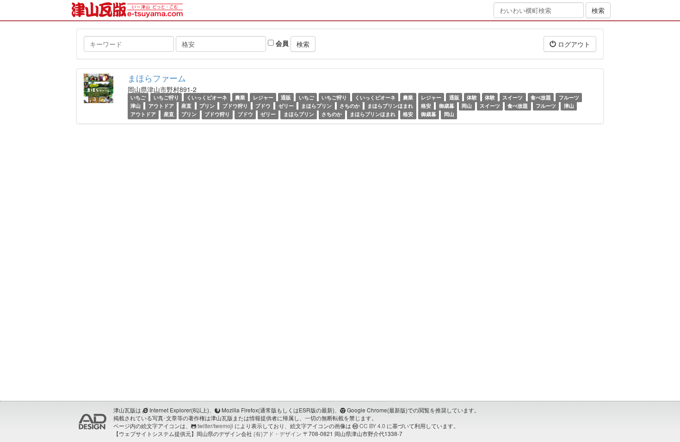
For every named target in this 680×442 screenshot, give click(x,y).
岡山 (467, 105)
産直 (186, 105)
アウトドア (161, 105)
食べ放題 (541, 97)
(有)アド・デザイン (277, 433)
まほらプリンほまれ (390, 105)
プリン (207, 105)
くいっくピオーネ (206, 97)
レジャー (263, 97)
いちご (138, 97)
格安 (426, 105)
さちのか (350, 105)
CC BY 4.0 (372, 426)
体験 (472, 97)
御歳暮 (446, 105)
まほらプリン (316, 105)
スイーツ (512, 97)
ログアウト (573, 44)
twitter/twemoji (215, 426)
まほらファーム (157, 78)
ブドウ (263, 105)
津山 (135, 105)
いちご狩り (166, 97)
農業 (240, 97)
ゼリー (286, 105)
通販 (286, 97)
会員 (281, 43)
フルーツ (569, 97)
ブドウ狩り (235, 105)
